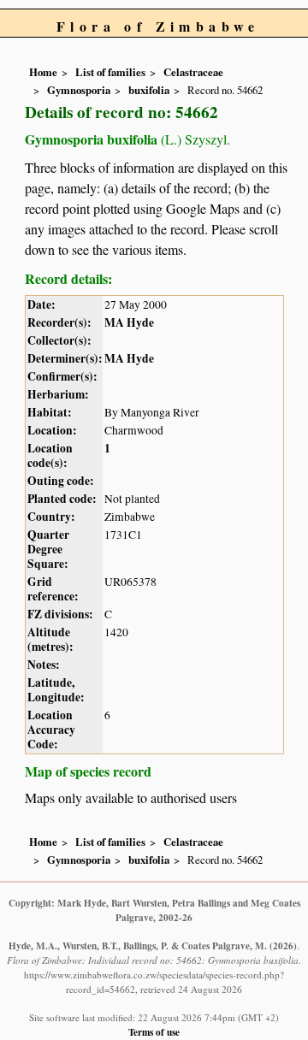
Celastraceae (193, 72)
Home (43, 72)
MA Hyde (129, 322)
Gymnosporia (78, 90)
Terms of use (154, 1032)
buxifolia (148, 90)
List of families (110, 72)
